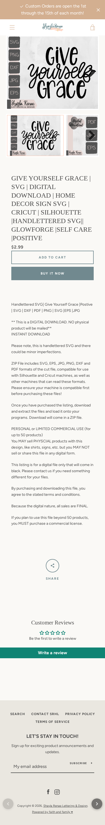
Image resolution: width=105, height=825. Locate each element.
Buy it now (53, 273)
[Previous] (8, 803)
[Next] (97, 803)
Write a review (52, 652)
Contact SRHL (45, 714)
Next (90, 72)
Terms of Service (53, 722)
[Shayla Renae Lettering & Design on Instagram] (57, 792)
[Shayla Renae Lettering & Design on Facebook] (48, 792)
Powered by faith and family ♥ (52, 812)
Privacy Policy (80, 714)
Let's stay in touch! (52, 736)
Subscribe (78, 763)
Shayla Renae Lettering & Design (65, 806)
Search (17, 714)
